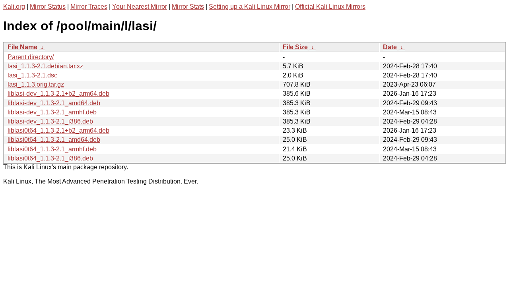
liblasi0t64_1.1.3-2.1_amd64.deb (54, 139)
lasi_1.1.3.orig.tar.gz (36, 84)
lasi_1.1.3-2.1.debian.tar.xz (45, 66)
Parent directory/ (31, 57)
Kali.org (14, 6)
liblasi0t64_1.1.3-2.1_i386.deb (50, 158)
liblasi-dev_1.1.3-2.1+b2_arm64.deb (58, 93)
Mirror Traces (88, 6)
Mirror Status (48, 6)
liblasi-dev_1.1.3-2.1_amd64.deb (54, 103)
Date (390, 47)
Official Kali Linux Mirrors (330, 6)
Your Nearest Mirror (139, 6)
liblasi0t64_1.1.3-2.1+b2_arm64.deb (58, 130)
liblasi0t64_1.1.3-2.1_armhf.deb (52, 149)
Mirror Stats (188, 6)
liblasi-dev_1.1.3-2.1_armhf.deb (52, 112)
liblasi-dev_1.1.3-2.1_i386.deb (50, 121)
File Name (22, 47)
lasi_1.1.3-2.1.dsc (32, 75)
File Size (295, 47)
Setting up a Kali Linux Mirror (249, 6)
